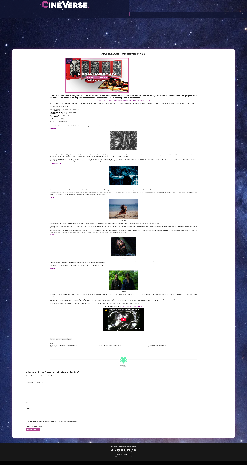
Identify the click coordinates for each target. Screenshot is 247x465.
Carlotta (63, 96)
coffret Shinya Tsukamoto (112, 306)
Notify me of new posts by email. (35, 426)
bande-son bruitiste (107, 159)
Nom (27, 402)
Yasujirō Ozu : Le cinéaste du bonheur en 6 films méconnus (110, 345)
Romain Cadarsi (229, 463)
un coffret (87, 96)
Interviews (134, 14)
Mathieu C (123, 366)
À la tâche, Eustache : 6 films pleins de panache (156, 345)
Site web (28, 414)
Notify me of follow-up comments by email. (38, 424)
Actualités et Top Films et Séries (21, 463)
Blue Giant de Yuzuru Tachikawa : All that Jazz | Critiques (43, 375)
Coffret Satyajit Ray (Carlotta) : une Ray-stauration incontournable (63, 345)
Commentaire (29, 386)
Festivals (114, 14)
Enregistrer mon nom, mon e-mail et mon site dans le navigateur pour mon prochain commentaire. (52, 421)
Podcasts (143, 14)
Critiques (106, 14)
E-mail (28, 408)
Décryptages (124, 14)
